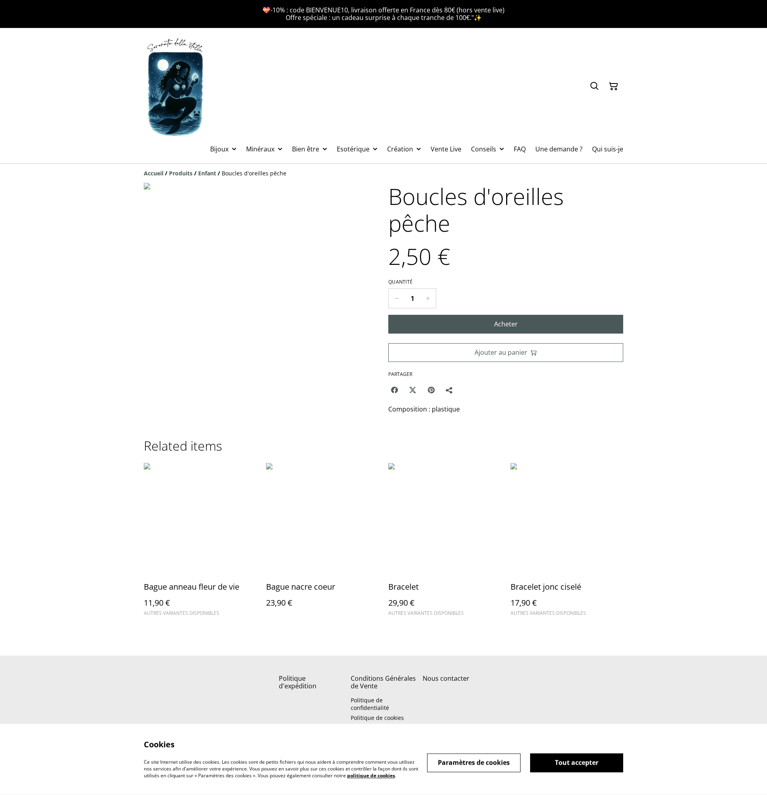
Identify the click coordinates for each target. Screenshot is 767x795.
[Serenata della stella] (176, 86)
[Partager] (449, 390)
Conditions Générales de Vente (383, 682)
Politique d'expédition (297, 682)
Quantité (400, 282)
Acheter (506, 324)
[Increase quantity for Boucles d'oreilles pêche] (428, 298)
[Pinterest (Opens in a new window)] (431, 390)
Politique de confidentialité (370, 704)
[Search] (594, 86)
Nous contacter (446, 678)
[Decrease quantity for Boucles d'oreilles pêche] (396, 298)
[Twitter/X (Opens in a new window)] (413, 390)
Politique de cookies (377, 717)
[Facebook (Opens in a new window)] (394, 390)
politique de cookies (371, 775)
